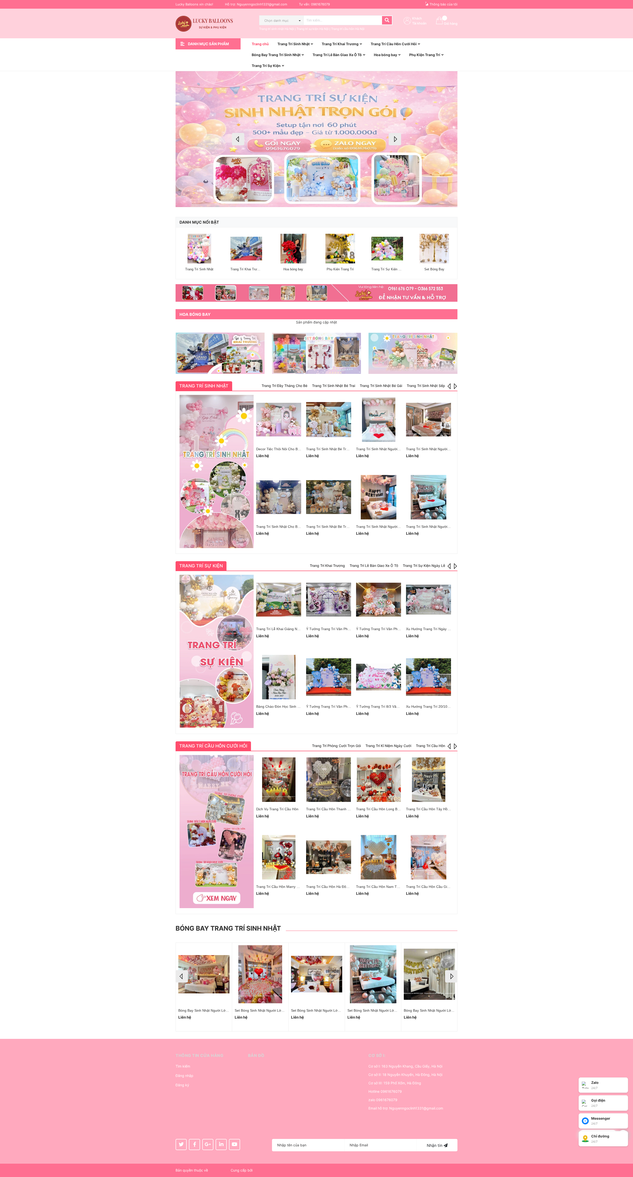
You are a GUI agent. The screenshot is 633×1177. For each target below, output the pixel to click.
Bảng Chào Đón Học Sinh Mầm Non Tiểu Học (291, 706)
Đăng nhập (184, 1075)
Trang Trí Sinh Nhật (199, 269)
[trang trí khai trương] (220, 353)
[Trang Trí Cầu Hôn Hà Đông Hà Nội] (328, 857)
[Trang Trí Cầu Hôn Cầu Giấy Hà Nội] (428, 857)
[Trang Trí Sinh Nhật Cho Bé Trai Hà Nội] (278, 497)
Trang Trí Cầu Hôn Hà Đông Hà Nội (334, 887)
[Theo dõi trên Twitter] (181, 1144)
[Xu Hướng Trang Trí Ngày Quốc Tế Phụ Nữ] (428, 599)
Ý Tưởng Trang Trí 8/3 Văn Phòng (382, 706)
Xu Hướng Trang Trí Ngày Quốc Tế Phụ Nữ (440, 629)
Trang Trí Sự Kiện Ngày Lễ (390, 269)
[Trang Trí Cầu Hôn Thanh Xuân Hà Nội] (328, 779)
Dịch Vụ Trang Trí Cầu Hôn (277, 809)
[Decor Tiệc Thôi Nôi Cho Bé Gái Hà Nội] (278, 419)
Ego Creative (219, 1170)
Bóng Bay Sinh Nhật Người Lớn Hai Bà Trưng (270, 1010)
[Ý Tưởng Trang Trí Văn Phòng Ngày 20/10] (328, 599)
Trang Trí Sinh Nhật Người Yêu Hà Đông (387, 527)
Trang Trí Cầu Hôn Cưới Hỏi (213, 746)
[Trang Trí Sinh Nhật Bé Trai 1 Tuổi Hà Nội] (328, 497)
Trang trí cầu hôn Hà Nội (347, 29)
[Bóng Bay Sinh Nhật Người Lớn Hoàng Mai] (203, 974)
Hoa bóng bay (293, 269)
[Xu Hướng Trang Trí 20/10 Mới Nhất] (428, 677)
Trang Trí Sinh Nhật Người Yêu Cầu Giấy (438, 527)
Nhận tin (435, 1145)
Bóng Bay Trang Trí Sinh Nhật (228, 928)
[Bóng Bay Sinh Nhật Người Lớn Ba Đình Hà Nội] (373, 974)
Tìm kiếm (183, 1066)
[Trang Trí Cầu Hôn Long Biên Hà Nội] (378, 779)
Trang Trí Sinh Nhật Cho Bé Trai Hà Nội (287, 527)
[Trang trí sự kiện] (217, 651)
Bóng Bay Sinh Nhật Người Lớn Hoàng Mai (212, 1010)
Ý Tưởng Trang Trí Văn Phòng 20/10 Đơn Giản (393, 629)
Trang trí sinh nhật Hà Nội (276, 29)
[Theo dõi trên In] (221, 1144)
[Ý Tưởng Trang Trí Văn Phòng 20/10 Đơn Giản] (378, 599)
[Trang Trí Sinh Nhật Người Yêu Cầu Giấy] (428, 497)
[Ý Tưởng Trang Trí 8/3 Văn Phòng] (378, 677)
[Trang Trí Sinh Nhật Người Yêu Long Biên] (428, 419)
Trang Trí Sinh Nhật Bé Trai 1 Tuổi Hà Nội (338, 527)
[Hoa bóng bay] (293, 248)
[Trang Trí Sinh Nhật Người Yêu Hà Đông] (378, 497)
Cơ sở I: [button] (376, 1055)
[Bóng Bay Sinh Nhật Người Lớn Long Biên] (316, 974)
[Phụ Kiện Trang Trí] (340, 248)
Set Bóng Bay (434, 269)
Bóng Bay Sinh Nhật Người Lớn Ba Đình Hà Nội (384, 1010)
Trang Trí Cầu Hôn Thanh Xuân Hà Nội (336, 809)
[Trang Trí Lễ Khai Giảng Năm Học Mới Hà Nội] (278, 599)
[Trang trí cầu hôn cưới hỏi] (217, 831)
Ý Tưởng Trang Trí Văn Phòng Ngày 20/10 (339, 629)
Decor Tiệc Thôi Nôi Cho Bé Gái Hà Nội (287, 449)
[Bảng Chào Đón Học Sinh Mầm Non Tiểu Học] (278, 677)
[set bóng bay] (316, 353)
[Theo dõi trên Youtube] (234, 1144)
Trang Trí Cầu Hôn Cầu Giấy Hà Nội (434, 887)
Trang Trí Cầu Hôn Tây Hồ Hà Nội (432, 809)
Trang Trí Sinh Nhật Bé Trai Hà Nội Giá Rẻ (339, 449)
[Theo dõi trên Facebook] (194, 1144)
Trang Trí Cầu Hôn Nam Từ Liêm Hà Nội (387, 887)
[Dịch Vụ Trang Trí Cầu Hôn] (278, 779)
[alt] (316, 293)
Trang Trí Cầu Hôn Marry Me (278, 887)
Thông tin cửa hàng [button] (199, 1055)
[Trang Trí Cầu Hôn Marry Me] (278, 857)
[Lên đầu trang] (624, 1153)
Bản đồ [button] (256, 1055)
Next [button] (395, 139)
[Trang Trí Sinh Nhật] (199, 248)
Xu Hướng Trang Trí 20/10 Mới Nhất (434, 706)
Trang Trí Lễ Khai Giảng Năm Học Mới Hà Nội (292, 629)
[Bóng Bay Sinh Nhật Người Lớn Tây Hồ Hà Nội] (429, 974)
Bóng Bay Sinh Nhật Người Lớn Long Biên (324, 1010)
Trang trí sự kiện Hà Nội (312, 29)
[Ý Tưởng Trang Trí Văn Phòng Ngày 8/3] (328, 677)
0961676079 (320, 4)
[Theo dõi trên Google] (207, 1144)
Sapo (257, 1170)
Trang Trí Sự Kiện (201, 565)
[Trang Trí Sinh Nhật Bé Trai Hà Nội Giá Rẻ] (328, 419)
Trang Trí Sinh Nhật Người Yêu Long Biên (438, 449)
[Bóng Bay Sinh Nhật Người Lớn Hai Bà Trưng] (260, 974)
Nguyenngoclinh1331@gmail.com (262, 4)
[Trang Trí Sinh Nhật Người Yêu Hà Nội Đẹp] (378, 419)
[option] (316, 139)
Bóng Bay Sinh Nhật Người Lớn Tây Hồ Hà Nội (440, 1010)
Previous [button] (238, 139)
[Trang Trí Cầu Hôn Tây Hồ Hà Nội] (428, 779)
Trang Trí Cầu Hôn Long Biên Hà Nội (385, 809)
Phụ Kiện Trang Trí (340, 269)
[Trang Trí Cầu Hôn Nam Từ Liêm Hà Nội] (378, 857)
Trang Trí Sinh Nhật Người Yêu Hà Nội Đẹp (390, 449)
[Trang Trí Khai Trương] (246, 248)
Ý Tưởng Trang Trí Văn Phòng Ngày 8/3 (337, 706)
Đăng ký (182, 1085)
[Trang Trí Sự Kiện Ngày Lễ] (387, 248)
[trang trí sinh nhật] (412, 353)
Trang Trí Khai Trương (246, 269)
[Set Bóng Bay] (434, 248)
